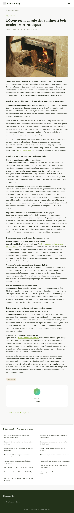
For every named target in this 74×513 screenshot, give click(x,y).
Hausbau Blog (11, 3)
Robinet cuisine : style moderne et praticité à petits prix (53, 449)
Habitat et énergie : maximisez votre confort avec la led (54, 456)
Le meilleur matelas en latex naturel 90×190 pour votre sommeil (19, 473)
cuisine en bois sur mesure (28, 338)
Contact (18, 502)
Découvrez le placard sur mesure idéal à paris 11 (19, 467)
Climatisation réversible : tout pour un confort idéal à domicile (53, 443)
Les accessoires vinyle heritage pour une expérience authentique (16, 436)
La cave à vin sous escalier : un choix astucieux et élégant (18, 443)
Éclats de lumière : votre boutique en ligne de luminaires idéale (53, 466)
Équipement (15, 10)
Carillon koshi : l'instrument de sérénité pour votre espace (17, 462)
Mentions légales (8, 502)
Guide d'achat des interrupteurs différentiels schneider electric (17, 456)
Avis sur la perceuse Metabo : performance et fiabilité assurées (53, 473)
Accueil (8, 10)
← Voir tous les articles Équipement (18, 413)
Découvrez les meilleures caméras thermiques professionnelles (53, 436)
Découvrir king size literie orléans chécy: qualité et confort (18, 479)
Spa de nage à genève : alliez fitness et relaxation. (55, 461)
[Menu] (69, 3)
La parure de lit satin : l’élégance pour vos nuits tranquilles (18, 449)
